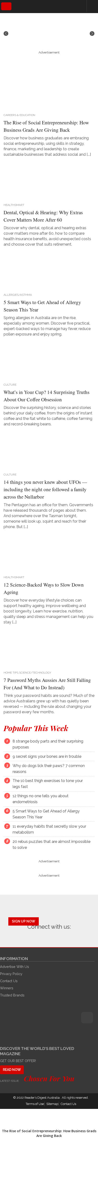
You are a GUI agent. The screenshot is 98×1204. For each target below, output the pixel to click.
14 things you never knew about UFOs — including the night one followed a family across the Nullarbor (45, 489)
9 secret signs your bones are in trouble (47, 756)
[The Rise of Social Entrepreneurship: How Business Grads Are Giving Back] (47, 91)
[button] (6, 33)
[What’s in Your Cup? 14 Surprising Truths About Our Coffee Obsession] (47, 360)
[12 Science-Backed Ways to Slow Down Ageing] (47, 553)
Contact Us (9, 981)
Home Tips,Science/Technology (27, 672)
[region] (49, 33)
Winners (6, 988)
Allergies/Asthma (18, 294)
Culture (10, 384)
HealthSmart (14, 205)
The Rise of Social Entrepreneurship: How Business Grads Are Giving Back (49, 1133)
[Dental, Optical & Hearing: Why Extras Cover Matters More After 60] (47, 180)
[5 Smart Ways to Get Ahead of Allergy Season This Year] (47, 270)
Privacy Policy (11, 974)
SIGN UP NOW (23, 921)
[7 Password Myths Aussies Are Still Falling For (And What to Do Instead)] (47, 648)
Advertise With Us (14, 967)
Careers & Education (19, 115)
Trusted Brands (12, 995)
